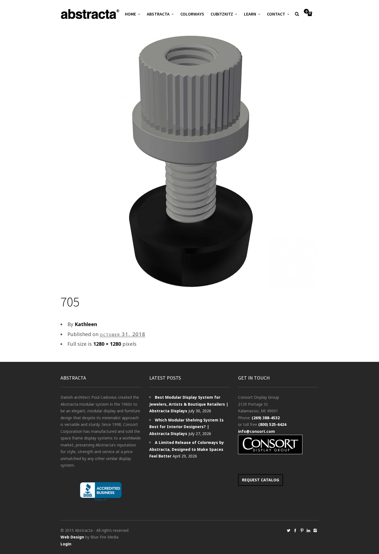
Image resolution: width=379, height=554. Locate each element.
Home (130, 14)
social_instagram (315, 530)
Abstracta (158, 14)
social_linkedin (308, 530)
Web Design (72, 537)
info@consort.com (256, 431)
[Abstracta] (90, 14)
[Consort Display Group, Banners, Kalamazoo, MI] (101, 491)
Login (65, 544)
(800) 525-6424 (272, 424)
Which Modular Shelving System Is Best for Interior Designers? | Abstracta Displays (186, 426)
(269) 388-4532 (266, 417)
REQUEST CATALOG (260, 479)
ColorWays (192, 14)
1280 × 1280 (107, 343)
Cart (306, 11)
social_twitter (288, 530)
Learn (250, 14)
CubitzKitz (222, 14)
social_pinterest (302, 530)
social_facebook (295, 530)
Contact (276, 14)
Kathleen (86, 324)
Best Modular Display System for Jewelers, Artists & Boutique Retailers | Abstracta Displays (188, 404)
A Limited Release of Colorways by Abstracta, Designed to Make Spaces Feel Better (186, 449)
